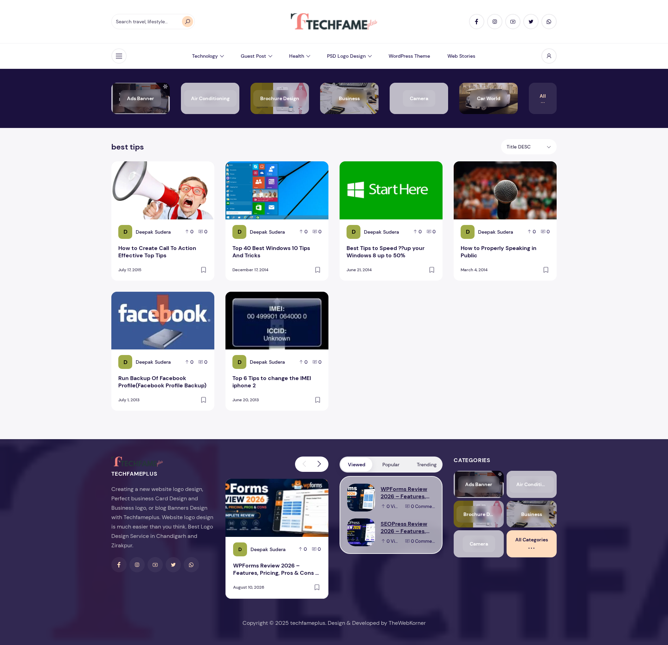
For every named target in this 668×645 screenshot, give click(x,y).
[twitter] (531, 21)
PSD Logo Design (346, 56)
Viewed (356, 464)
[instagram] (494, 21)
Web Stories (461, 56)
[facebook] (476, 21)
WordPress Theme (409, 56)
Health (296, 56)
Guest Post (253, 56)
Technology (205, 56)
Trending (427, 464)
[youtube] (512, 21)
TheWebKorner (407, 623)
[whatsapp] (549, 21)
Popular (390, 464)
